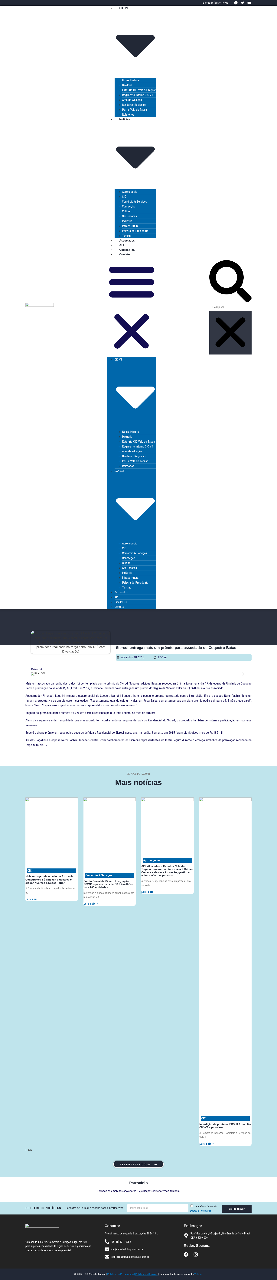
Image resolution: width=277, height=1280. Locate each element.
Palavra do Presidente (135, 231)
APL (122, 245)
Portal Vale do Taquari (135, 109)
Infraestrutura (130, 226)
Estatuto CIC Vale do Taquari (139, 90)
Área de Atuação (132, 100)
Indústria (127, 221)
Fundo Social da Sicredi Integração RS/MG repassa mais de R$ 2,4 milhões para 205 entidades (108, 884)
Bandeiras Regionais (134, 105)
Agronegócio (129, 192)
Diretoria (127, 85)
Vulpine (198, 1274)
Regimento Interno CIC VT (137, 95)
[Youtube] (249, 2)
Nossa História (130, 80)
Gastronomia (129, 216)
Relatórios (128, 114)
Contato (124, 254)
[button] (131, 307)
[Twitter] (242, 2)
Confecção (128, 206)
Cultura (126, 211)
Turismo (126, 236)
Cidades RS (127, 249)
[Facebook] (235, 2)
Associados (127, 240)
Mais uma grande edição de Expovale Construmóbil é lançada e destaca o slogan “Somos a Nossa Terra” (49, 879)
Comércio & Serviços (134, 201)
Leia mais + (32, 899)
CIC (124, 196)
